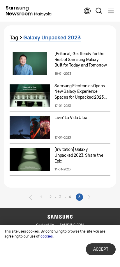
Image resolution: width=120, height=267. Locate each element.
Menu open (111, 11)
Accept (100, 249)
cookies (46, 236)
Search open (99, 11)
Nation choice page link (87, 11)
